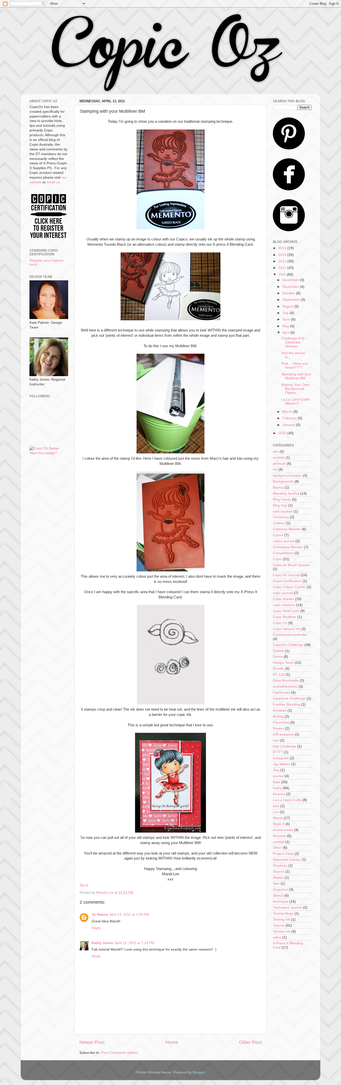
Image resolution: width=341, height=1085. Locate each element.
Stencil (278, 895)
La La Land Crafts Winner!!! (295, 401)
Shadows (280, 866)
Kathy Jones (102, 943)
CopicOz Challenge (288, 645)
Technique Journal (287, 907)
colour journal (283, 541)
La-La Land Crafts (287, 800)
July (286, 313)
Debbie (278, 651)
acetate (279, 457)
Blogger (199, 1072)
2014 (282, 255)
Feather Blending (286, 704)
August (288, 306)
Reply (96, 928)
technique (280, 901)
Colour (278, 535)
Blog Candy (282, 499)
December (291, 280)
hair (276, 740)
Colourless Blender (288, 547)
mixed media (283, 830)
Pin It (84, 885)
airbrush (279, 463)
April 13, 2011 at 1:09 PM (129, 914)
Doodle (278, 668)
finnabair (280, 710)
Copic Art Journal (286, 575)
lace (276, 806)
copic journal (283, 593)
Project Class (283, 854)
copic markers (284, 605)
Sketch (278, 877)
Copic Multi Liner (286, 611)
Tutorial (279, 925)
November (291, 287)
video (277, 937)
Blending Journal (286, 493)
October (289, 293)
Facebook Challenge (289, 698)
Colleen (279, 523)
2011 (282, 274)
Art (275, 469)
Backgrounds (283, 481)
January (289, 425)
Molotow (279, 836)
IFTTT (278, 752)
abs (276, 451)
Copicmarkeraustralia (290, 635)
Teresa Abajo (283, 913)
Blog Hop (280, 505)
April (286, 332)
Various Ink (281, 931)
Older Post (250, 1042)
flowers (278, 728)
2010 (282, 433)
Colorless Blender (287, 529)
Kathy (277, 788)
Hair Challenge (284, 746)
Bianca (278, 487)
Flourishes (281, 722)
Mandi (278, 818)
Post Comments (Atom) (119, 1053)
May (286, 326)
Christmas (281, 517)
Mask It (278, 824)
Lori (276, 812)
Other (277, 848)
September (291, 300)
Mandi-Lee (105, 892)
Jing (276, 770)
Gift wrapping (283, 734)
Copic (277, 559)
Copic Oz (280, 623)
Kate (276, 782)
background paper (287, 475)
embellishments (285, 686)
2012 (282, 268)
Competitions (283, 553)
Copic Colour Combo (289, 587)
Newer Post (91, 1042)
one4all (278, 842)
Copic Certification (287, 581)
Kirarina (279, 794)
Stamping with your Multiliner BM (296, 376)
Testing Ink (281, 919)
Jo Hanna (100, 914)
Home (171, 1042)
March (287, 412)
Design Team (283, 662)
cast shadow (283, 511)
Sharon (278, 871)
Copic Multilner (284, 617)
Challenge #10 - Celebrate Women (294, 342)
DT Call (279, 674)
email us (53, 182)
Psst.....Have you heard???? (294, 365)
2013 (282, 261)
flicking (278, 716)
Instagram (281, 758)
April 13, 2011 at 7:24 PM (134, 943)
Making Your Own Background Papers (295, 389)
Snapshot (280, 889)
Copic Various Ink (286, 629)
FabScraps (281, 692)
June (286, 319)
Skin (276, 883)
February (290, 418)
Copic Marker (283, 599)
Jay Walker (281, 764)
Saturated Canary (287, 860)
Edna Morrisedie (286, 680)
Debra (278, 656)
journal (278, 776)
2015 (282, 248)
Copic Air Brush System (291, 565)
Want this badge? (43, 453)
